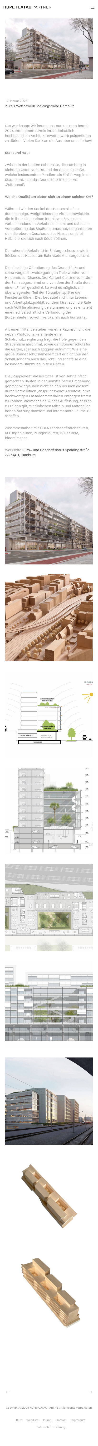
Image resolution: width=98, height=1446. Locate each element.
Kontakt (61, 1420)
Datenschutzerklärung (50, 1427)
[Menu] (91, 7)
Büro (19, 1420)
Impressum (78, 1420)
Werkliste (32, 1420)
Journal (47, 1420)
